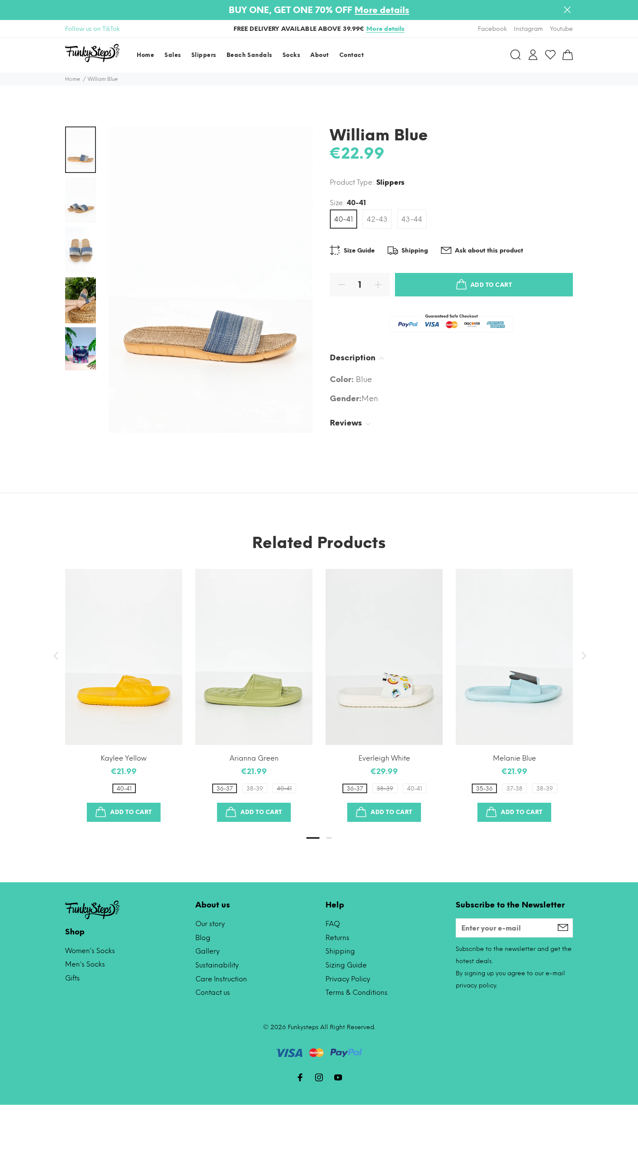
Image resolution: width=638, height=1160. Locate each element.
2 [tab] (329, 838)
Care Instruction (221, 979)
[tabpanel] (124, 687)
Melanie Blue (514, 758)
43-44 (411, 219)
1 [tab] (312, 838)
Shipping (340, 951)
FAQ (333, 924)
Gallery (207, 951)
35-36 (484, 788)
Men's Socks (85, 964)
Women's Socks (90, 951)
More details (382, 10)
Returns (337, 938)
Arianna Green (254, 758)
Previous (55, 656)
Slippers (390, 182)
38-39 (255, 788)
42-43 (377, 219)
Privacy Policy (348, 979)
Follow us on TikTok (92, 29)
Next (582, 656)
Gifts (72, 978)
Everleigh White (384, 758)
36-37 (225, 788)
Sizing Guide (346, 965)
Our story (210, 924)
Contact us (212, 992)
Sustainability (217, 965)
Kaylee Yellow (124, 758)
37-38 (514, 788)
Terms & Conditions (357, 992)
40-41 (343, 219)
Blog (202, 938)
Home (72, 79)
